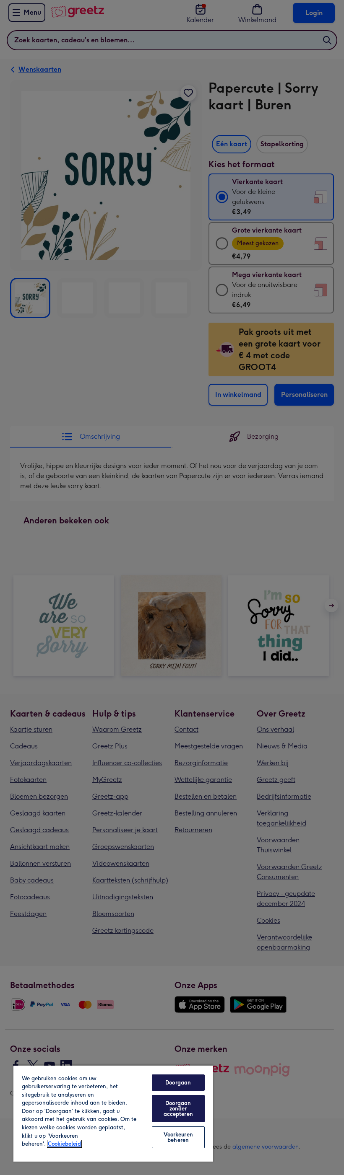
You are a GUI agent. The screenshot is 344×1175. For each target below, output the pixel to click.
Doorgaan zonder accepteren (178, 1108)
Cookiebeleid (64, 1144)
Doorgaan (178, 1082)
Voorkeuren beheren (178, 1137)
